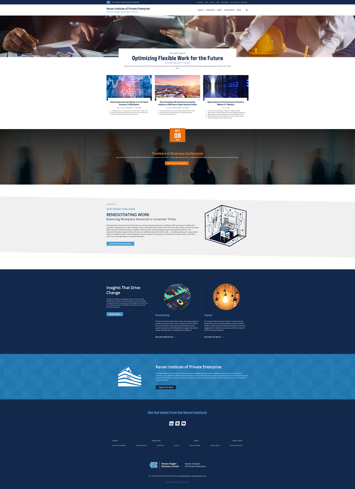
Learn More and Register (177, 163)
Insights (200, 10)
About (239, 10)
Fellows (176, 445)
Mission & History (141, 445)
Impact (219, 10)
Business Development (119, 445)
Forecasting (210, 10)
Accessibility (200, 2)
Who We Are (160, 445)
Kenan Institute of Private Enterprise (128, 8)
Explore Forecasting (164, 337)
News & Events (229, 10)
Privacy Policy (185, 476)
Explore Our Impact (212, 337)
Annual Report (215, 445)
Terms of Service (197, 476)
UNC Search (244, 2)
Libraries (212, 2)
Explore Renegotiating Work (120, 244)
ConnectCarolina (234, 2)
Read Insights (114, 314)
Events (206, 2)
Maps (218, 2)
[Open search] (246, 10)
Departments (225, 2)
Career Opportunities (236, 445)
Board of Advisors (194, 445)
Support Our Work (166, 387)
